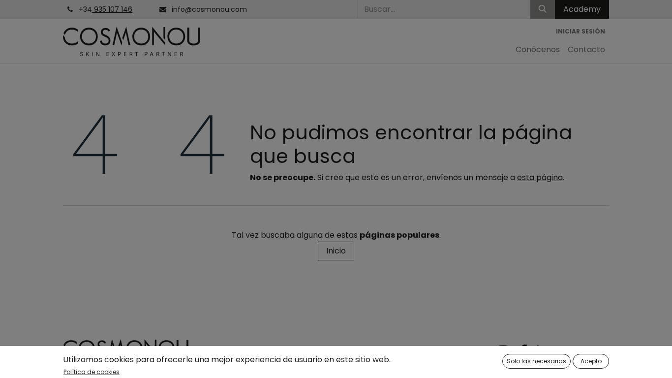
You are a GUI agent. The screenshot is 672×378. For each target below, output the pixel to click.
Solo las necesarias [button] (536, 361)
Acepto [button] (591, 361)
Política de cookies (91, 372)
